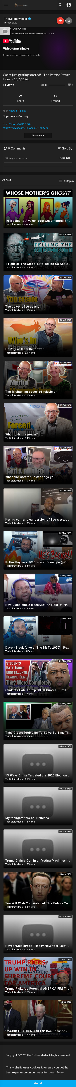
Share (20, 100)
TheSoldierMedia (16, 19)
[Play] (5, 65)
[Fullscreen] (71, 65)
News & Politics (17, 110)
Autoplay (69, 181)
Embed (55, 100)
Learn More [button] (56, 1072)
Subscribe (60, 20)
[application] (38, 48)
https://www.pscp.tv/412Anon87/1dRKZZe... (26, 128)
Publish (64, 157)
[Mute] (64, 65)
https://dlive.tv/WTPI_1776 (16, 124)
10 (58, 65)
